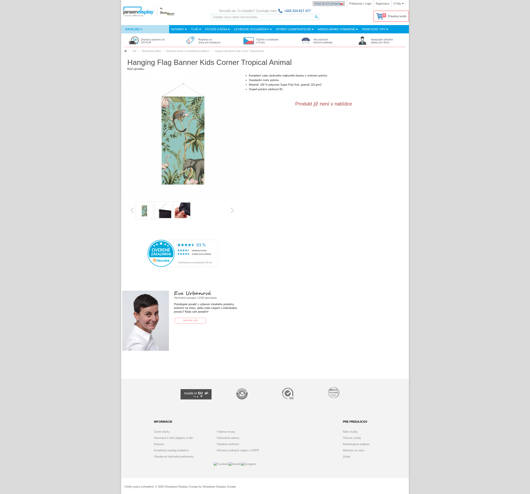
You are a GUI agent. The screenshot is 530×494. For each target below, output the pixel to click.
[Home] (125, 51)
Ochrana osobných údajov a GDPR (238, 450)
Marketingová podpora (356, 444)
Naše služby (350, 431)
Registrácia (382, 3)
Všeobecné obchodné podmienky (174, 456)
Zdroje (346, 456)
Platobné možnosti (228, 444)
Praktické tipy (374, 29)
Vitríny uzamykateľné (294, 29)
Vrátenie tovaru (226, 431)
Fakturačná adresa (228, 437)
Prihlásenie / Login (360, 3)
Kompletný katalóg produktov (171, 450)
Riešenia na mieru (353, 450)
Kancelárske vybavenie (337, 29)
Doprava (159, 444)
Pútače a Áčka (216, 29)
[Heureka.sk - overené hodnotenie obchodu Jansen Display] (183, 265)
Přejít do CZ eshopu (327, 3)
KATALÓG (132, 29)
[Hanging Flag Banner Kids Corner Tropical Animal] (144, 210)
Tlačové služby (352, 437)
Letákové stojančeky (252, 29)
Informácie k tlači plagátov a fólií (173, 437)
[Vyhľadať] (316, 17)
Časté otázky (162, 431)
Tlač (195, 29)
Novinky (178, 29)
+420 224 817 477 (297, 11)
